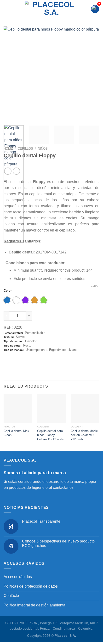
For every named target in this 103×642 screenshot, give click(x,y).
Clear (95, 285)
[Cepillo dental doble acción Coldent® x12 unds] (85, 408)
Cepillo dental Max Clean (16, 433)
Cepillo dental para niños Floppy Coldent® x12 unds (50, 435)
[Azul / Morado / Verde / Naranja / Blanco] (7, 300)
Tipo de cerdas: (13, 341)
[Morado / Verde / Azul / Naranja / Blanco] (25, 300)
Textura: (9, 337)
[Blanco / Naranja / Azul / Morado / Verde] (16, 300)
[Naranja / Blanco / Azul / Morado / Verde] (34, 300)
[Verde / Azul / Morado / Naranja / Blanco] (43, 300)
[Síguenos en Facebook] (6, 497)
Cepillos (25, 148)
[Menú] (6, 8)
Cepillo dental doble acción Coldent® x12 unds (84, 435)
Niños (43, 148)
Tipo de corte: (12, 345)
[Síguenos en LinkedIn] (18, 497)
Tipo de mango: (14, 349)
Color (8, 290)
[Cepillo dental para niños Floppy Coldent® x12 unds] (51, 408)
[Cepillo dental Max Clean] (18, 408)
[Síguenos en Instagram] (12, 497)
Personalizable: (13, 333)
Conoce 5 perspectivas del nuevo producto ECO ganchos (58, 543)
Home (8, 148)
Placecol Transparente (41, 521)
